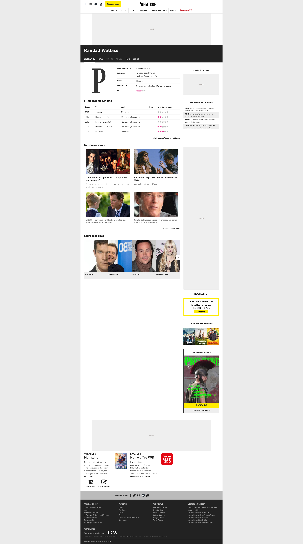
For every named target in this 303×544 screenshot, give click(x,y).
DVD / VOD (143, 11)
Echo (120, 515)
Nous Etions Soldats (103, 127)
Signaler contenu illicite (103, 541)
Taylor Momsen (162, 274)
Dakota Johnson (159, 513)
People (173, 11)
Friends (121, 508)
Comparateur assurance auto (93, 537)
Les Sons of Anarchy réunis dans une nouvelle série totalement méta (200, 126)
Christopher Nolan (160, 508)
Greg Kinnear (113, 274)
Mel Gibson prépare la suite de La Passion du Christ (155, 178)
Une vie (86, 510)
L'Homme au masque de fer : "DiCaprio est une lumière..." (106, 178)
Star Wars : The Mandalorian (129, 517)
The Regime (123, 510)
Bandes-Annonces (159, 11)
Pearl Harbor (100, 131)
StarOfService (133, 537)
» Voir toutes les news (171, 228)
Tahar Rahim (158, 520)
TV (133, 11)
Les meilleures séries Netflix (198, 513)
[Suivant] (178, 257)
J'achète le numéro (201, 410)
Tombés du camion (91, 513)
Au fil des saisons (90, 517)
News (100, 59)
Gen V (121, 513)
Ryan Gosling (158, 510)
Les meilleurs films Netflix (197, 520)
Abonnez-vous (113, 4)
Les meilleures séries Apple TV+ (199, 517)
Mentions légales (89, 541)
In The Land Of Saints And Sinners (96, 515)
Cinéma (114, 11)
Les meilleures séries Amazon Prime (201, 515)
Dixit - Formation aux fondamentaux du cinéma (153, 537)
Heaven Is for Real (103, 117)
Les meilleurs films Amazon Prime (200, 522)
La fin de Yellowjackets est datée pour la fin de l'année (200, 121)
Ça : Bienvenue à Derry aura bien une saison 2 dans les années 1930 (200, 109)
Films (127, 59)
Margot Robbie (158, 517)
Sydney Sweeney (159, 515)
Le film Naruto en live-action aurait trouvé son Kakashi (199, 115)
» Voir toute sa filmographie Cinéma (166, 138)
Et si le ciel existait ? (103, 122)
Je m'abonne (201, 405)
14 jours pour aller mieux (93, 522)
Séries (123, 11)
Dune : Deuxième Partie (92, 508)
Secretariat (100, 112)
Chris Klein (136, 274)
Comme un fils (89, 520)
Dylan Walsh (88, 274)
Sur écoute (123, 520)
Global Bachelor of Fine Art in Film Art (116, 537)
